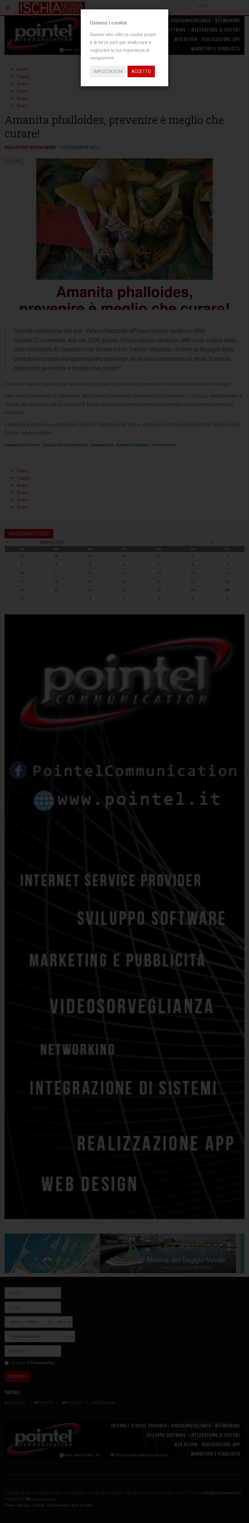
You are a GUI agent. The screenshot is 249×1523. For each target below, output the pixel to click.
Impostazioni (108, 71)
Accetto (141, 71)
